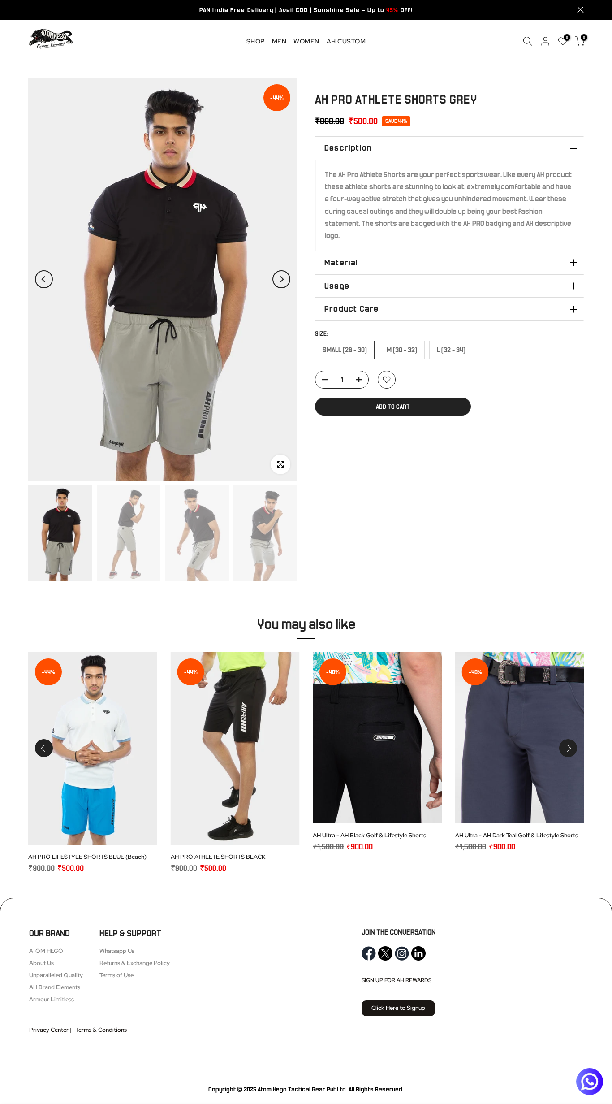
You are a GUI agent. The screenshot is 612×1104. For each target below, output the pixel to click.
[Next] (281, 279)
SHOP (255, 41)
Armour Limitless (51, 999)
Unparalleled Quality (56, 975)
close (31, 9)
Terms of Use (116, 975)
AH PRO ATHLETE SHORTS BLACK (218, 857)
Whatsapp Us (116, 951)
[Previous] (44, 279)
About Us (41, 963)
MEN (279, 41)
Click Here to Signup (398, 1008)
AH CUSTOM (346, 41)
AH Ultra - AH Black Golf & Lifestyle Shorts (369, 835)
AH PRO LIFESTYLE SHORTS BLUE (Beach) (87, 857)
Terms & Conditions (101, 1030)
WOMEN (306, 41)
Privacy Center (49, 1030)
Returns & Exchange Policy (134, 963)
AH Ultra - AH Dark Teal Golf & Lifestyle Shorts (516, 835)
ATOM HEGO (46, 951)
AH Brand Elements (54, 987)
